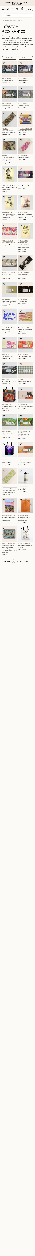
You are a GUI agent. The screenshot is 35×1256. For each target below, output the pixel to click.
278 (21, 561)
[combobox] (17, 15)
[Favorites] (16, 9)
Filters (10, 58)
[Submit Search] (4, 16)
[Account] (12, 9)
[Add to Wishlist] (5, 63)
